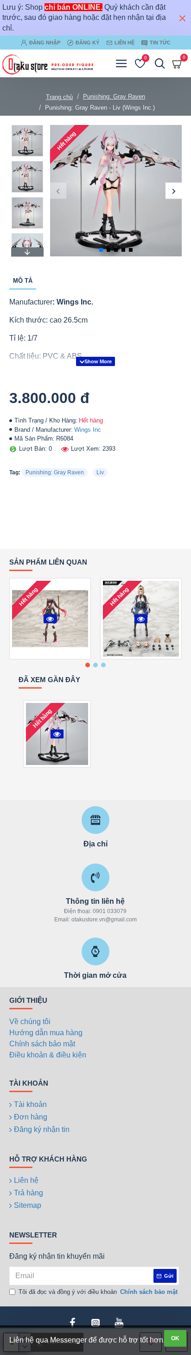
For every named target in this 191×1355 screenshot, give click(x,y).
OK (175, 1338)
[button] (58, 191)
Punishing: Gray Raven (114, 96)
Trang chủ (59, 96)
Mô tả (22, 280)
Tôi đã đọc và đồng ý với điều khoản (98, 1291)
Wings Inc (87, 429)
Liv (100, 472)
